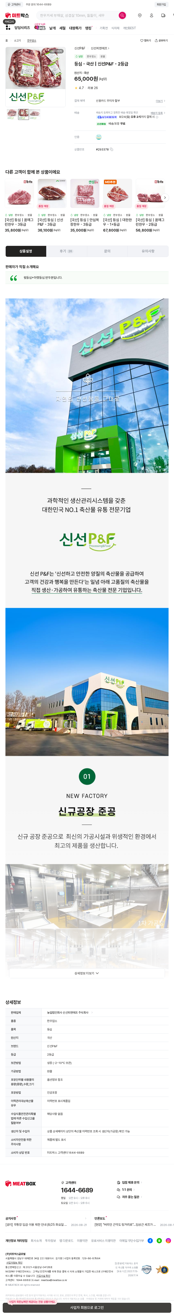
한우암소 (31, 40)
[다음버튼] (165, 198)
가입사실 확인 (43, 1275)
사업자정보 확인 (14, 1262)
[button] (157, 117)
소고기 (17, 40)
